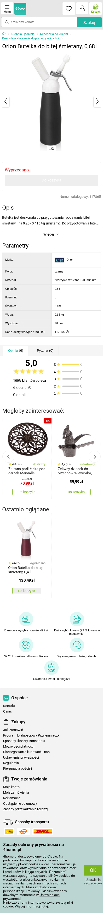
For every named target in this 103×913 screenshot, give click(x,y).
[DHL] (42, 831)
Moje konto (11, 787)
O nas (7, 711)
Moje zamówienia (16, 792)
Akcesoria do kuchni (54, 34)
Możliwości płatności (18, 746)
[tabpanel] (51, 101)
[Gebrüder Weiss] (23, 831)
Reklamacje (11, 798)
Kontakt (9, 706)
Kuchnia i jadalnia (22, 34)
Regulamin (11, 763)
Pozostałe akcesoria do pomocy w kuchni (30, 38)
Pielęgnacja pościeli (17, 768)
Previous (8, 457)
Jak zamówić (13, 730)
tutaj (44, 906)
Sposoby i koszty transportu (24, 741)
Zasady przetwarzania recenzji (25, 809)
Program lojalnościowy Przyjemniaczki (31, 735)
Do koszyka (51, 180)
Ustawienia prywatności (21, 757)
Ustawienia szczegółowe (93, 881)
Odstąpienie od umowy (20, 803)
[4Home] (5, 34)
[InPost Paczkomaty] (9, 831)
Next (95, 457)
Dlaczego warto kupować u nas (26, 752)
